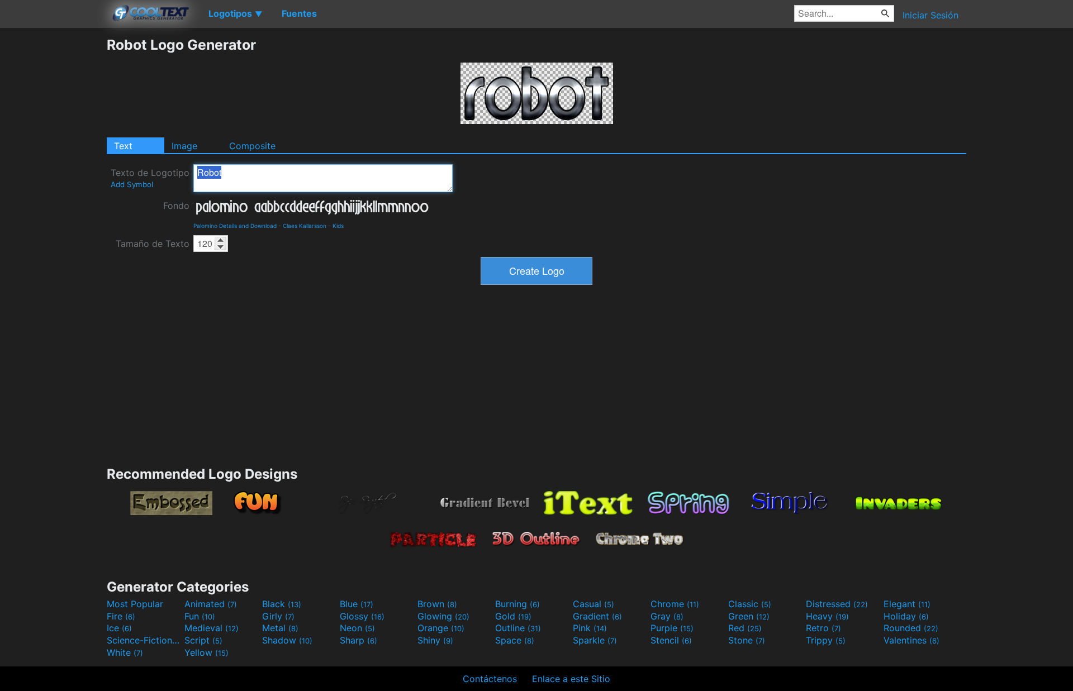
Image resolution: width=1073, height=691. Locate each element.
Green (749, 616)
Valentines (911, 640)
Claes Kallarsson (304, 225)
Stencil (671, 640)
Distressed (837, 603)
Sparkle (595, 640)
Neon (357, 627)
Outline (518, 627)
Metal (280, 627)
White (125, 652)
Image (184, 145)
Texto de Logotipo (150, 178)
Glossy (362, 616)
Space (514, 640)
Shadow (287, 640)
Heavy (827, 616)
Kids (338, 225)
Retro (823, 627)
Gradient (597, 616)
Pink (590, 627)
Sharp (358, 640)
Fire (121, 616)
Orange (440, 627)
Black (281, 603)
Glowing (443, 616)
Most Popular (135, 603)
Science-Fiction (144, 640)
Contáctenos (490, 678)
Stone (746, 640)
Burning (517, 603)
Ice (119, 627)
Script (203, 640)
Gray (667, 616)
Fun (199, 616)
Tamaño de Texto (152, 243)
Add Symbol (132, 184)
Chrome (675, 603)
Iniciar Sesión (930, 15)
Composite (252, 145)
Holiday (906, 616)
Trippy (826, 640)
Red (745, 627)
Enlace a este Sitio (571, 678)
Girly (278, 616)
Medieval (211, 627)
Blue (356, 603)
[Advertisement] (53, 203)
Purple (672, 627)
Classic (749, 603)
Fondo (176, 205)
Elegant (907, 603)
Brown (437, 603)
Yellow (206, 652)
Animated (210, 603)
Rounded (911, 627)
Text (123, 145)
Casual (593, 603)
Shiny (435, 640)
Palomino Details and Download (235, 225)
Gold (513, 616)
